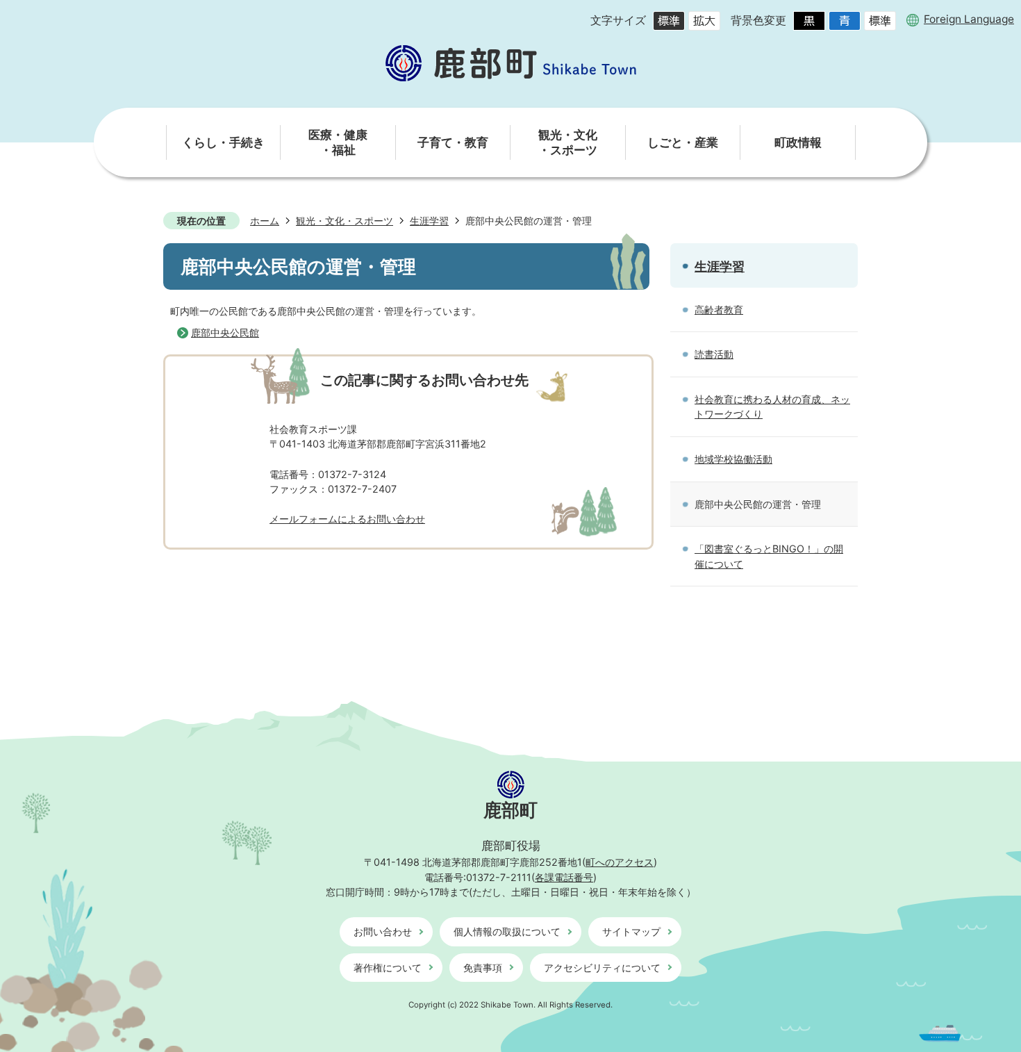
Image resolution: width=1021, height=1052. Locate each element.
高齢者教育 (719, 309)
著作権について (388, 967)
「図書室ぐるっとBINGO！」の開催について (769, 556)
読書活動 (714, 354)
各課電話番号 (564, 877)
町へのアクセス (620, 862)
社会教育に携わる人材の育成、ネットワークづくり (772, 406)
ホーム (264, 221)
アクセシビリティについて (602, 967)
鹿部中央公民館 (225, 332)
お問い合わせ (383, 931)
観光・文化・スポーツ (344, 221)
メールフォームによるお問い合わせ (347, 519)
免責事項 (482, 967)
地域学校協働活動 (733, 459)
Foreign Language (969, 20)
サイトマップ (631, 931)
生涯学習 (429, 221)
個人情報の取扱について (507, 931)
